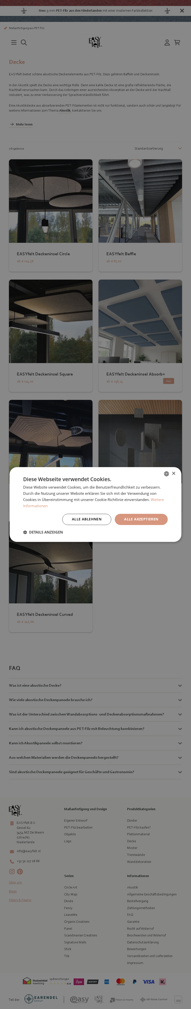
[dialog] (95, 504)
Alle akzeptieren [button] (141, 519)
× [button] (173, 473)
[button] (43, 532)
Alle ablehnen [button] (86, 519)
